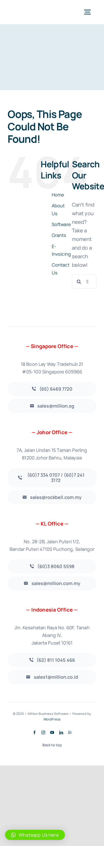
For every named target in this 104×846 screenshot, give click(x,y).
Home (58, 195)
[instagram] (43, 732)
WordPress (52, 719)
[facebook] (34, 732)
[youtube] (52, 732)
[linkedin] (61, 732)
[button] (35, 835)
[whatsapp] (69, 732)
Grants (59, 235)
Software (61, 224)
